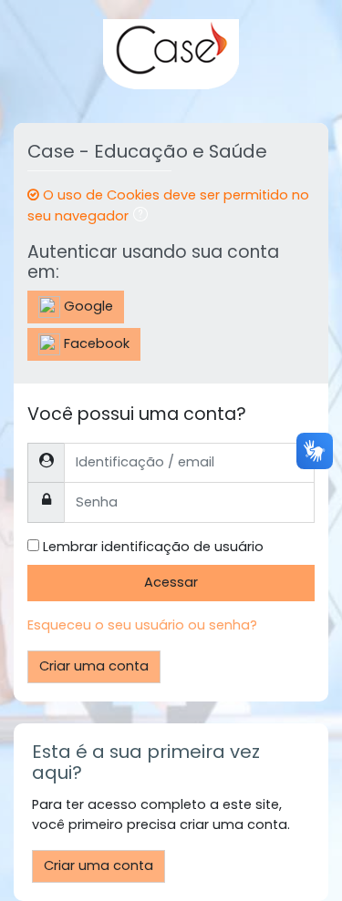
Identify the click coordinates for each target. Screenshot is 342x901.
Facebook (95, 343)
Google (86, 306)
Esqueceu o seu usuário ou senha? (142, 625)
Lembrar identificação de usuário (153, 547)
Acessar (171, 582)
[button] (144, 217)
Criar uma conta (94, 666)
